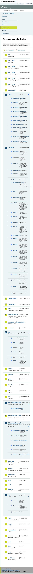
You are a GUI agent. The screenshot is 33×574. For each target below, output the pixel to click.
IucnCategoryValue (16, 124)
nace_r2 (15, 226)
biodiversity (12, 90)
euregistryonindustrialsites (13, 322)
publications (12, 530)
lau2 (9, 485)
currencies (15, 173)
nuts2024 (15, 274)
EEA (9, 1)
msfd (9, 518)
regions (15, 131)
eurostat (10, 328)
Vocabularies (5, 27)
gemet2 (10, 374)
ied (9, 396)
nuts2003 (15, 238)
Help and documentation (8, 13)
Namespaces (5, 33)
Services (4, 30)
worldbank (11, 558)
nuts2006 (15, 244)
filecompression (16, 197)
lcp (9, 495)
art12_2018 (11, 66)
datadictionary (12, 298)
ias (9, 390)
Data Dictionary (14, 10)
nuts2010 (15, 250)
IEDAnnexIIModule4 (13, 423)
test (9, 542)
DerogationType (16, 435)
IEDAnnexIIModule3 (13, 415)
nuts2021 (15, 268)
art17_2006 (11, 72)
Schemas (4, 24)
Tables (3, 19)
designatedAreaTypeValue (16, 107)
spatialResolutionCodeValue (16, 141)
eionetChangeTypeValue (16, 120)
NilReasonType (16, 235)
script (14, 286)
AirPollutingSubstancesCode (16, 430)
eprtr (9, 308)
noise (10, 524)
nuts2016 (15, 262)
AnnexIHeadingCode (16, 408)
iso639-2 (15, 202)
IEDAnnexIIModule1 (13, 402)
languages (15, 222)
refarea (14, 352)
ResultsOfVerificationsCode (16, 440)
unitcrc (14, 360)
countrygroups (16, 170)
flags (14, 342)
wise (9, 552)
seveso (10, 536)
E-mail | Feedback (6, 568)
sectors (14, 512)
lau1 (9, 480)
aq (9, 54)
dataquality (11, 304)
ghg (9, 379)
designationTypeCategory (16, 111)
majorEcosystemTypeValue (16, 127)
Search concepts (21, 50)
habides (10, 385)
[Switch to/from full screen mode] (23, 4)
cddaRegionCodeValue (16, 98)
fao (9, 332)
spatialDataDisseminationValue (16, 136)
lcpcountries (16, 500)
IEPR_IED (11, 461)
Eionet (8, 10)
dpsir (14, 179)
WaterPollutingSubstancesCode (16, 454)
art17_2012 (11, 78)
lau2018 (10, 489)
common (11, 147)
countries (15, 163)
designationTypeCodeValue (16, 116)
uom (9, 546)
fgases (10, 368)
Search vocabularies (10, 50)
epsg (14, 191)
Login (20, 3)
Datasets (4, 16)
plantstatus (15, 505)
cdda (9, 94)
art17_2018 (11, 84)
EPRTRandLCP (13, 314)
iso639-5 (15, 216)
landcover (11, 474)
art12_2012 (11, 60)
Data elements (5, 22)
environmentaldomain (16, 182)
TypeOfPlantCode (16, 445)
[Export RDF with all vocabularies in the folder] (28, 95)
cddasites (15, 102)
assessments (16, 151)
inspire (10, 468)
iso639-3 (15, 212)
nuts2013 (15, 256)
